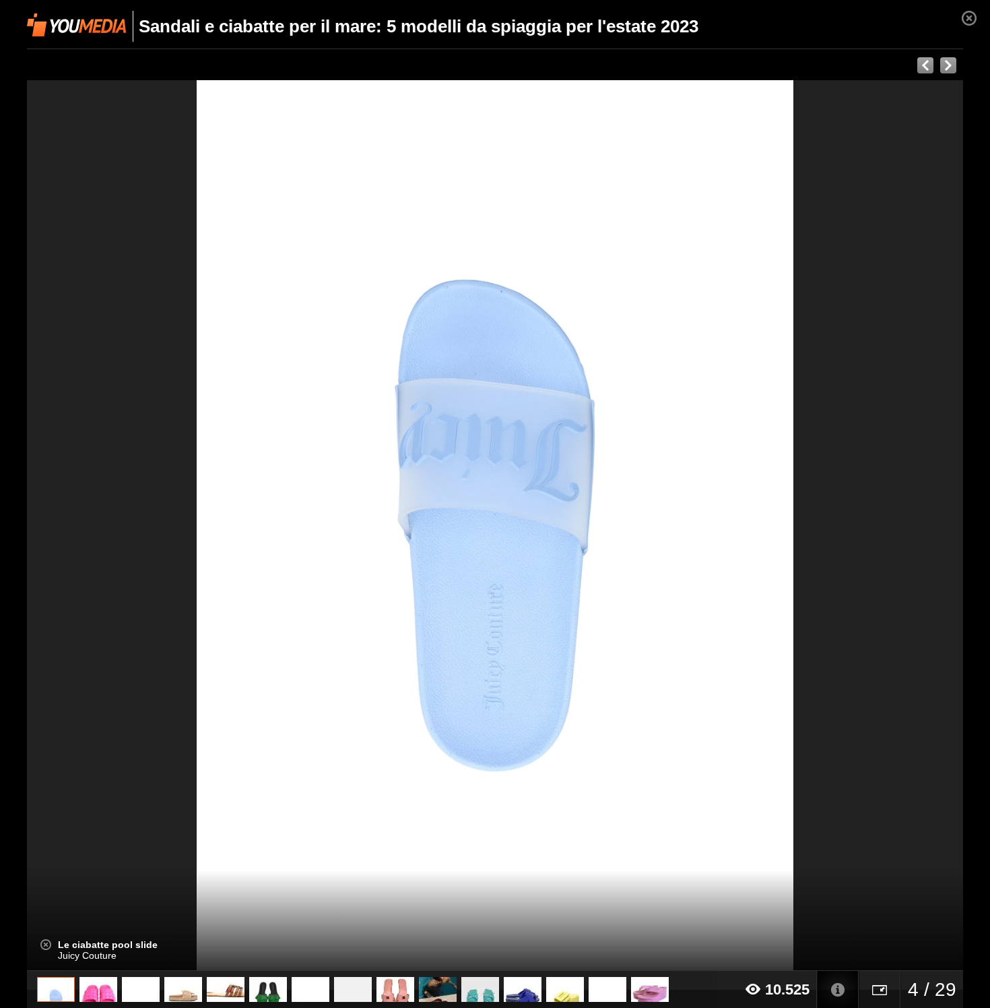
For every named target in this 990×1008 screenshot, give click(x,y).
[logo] (76, 24)
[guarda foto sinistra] (120, 525)
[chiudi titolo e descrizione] (45, 944)
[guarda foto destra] (588, 525)
